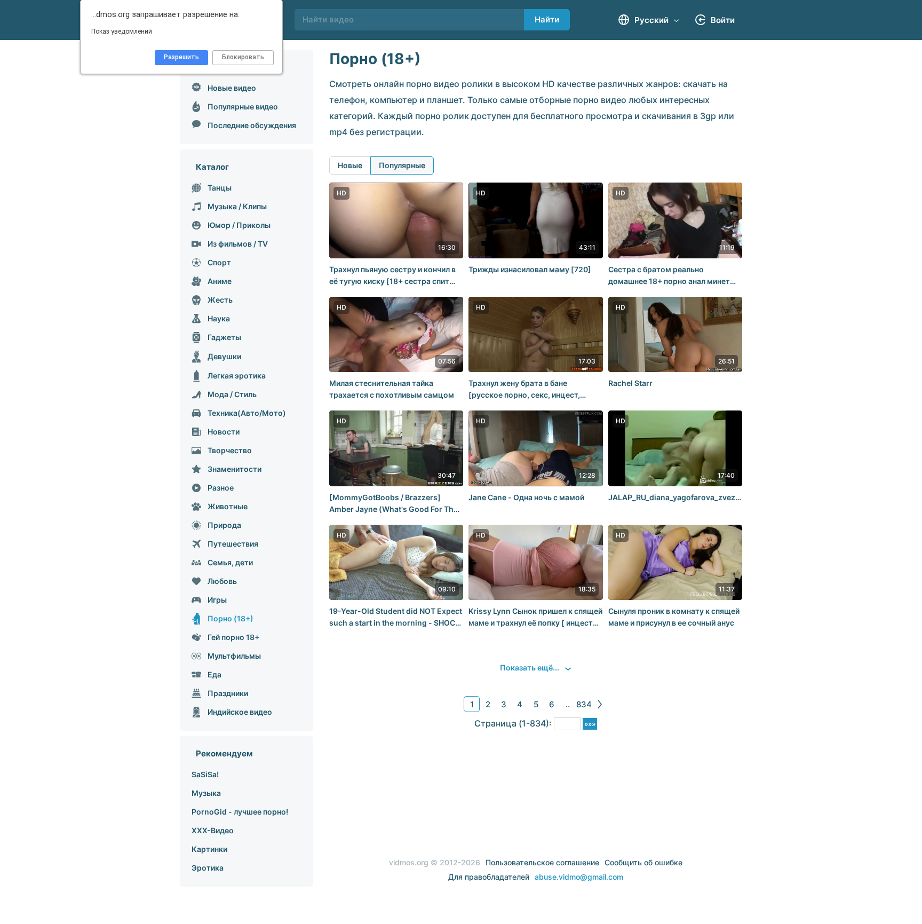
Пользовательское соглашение (542, 862)
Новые (350, 165)
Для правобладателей (488, 876)
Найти (547, 19)
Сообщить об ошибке (643, 862)
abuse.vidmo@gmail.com (579, 876)
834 (584, 704)
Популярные (402, 165)
